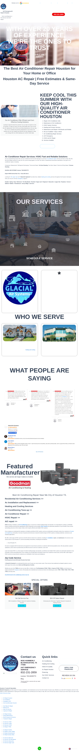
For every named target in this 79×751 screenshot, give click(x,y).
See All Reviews (39, 451)
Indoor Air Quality (47, 666)
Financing (75, 3)
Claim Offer (21, 605)
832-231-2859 (29, 672)
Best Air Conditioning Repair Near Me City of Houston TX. (40, 495)
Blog (22, 679)
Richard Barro (11, 447)
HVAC (70, 3)
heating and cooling (45, 176)
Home (38, 3)
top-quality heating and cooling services (39, 234)
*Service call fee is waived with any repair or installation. (30, 682)
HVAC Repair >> (12, 517)
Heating (25, 223)
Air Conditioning (47, 661)
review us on (12, 432)
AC (49, 537)
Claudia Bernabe (12, 435)
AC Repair (54, 3)
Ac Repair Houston (47, 669)
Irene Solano (11, 440)
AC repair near (14, 176)
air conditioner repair (51, 158)
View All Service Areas (5, 693)
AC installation (27, 233)
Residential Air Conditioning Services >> (24, 499)
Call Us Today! (39, 55)
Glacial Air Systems (13, 425)
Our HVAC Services (48, 675)
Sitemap (33, 747)
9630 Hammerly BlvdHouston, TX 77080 (29, 663)
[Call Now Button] (39, 748)
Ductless (68, 223)
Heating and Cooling (63, 3)
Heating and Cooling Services (19, 506)
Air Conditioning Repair (45, 3)
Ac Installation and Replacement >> (22, 502)
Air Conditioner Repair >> (17, 514)
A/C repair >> (11, 521)
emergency (20, 178)
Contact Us (45, 678)
